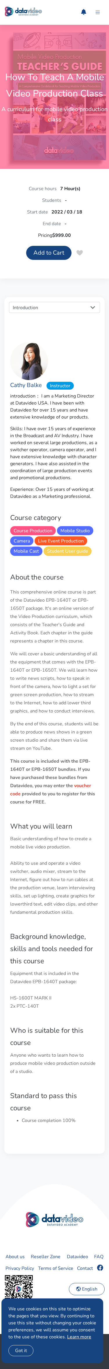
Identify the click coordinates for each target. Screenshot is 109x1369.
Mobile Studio (75, 531)
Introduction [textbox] (25, 307)
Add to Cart (48, 253)
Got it (21, 1350)
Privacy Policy (20, 1268)
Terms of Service (55, 1268)
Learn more (79, 1337)
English (89, 1289)
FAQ (98, 1257)
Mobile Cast (26, 551)
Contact (85, 1268)
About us (15, 1257)
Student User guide (67, 551)
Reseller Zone (45, 1257)
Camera (22, 541)
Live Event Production (61, 541)
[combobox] (54, 307)
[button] (97, 12)
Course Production (33, 531)
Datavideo (77, 1257)
